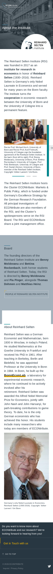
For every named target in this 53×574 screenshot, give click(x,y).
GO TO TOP (10, 554)
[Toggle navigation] (49, 6)
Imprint (6, 568)
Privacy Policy (17, 568)
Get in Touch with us (16, 543)
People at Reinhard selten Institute (26, 294)
